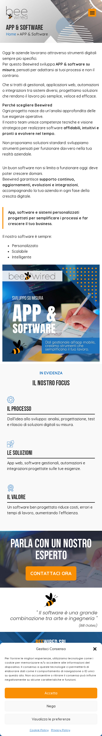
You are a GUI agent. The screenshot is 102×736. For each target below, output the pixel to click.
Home (11, 34)
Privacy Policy (60, 730)
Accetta (51, 693)
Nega (51, 706)
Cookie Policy (39, 730)
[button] (95, 649)
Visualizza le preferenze (51, 719)
